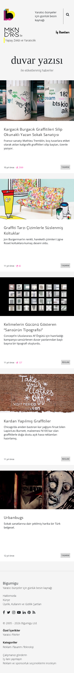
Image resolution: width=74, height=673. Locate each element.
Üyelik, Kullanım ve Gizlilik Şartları (22, 604)
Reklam (7, 647)
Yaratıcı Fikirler (11, 634)
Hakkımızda (9, 595)
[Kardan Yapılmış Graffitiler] (37, 393)
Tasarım (17, 647)
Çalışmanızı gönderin (15, 655)
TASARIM (65, 167)
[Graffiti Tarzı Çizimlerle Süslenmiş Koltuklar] (37, 199)
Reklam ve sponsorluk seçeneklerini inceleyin (29, 663)
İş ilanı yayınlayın (12, 659)
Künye (6, 600)
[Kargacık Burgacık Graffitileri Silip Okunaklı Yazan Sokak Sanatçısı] (37, 100)
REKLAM (65, 362)
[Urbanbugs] (37, 489)
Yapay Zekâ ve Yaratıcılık (20, 40)
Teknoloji (29, 647)
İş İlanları (62, 32)
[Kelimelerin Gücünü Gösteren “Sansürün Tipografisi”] (37, 296)
